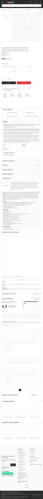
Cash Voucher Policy (22, 464)
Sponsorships (20, 458)
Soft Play (21, 10)
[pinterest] (10, 453)
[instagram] (5, 453)
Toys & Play (16, 10)
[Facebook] (3, 453)
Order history (32, 450)
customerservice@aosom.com (17, 493)
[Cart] (40, 2)
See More (34, 394)
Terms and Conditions (6, 467)
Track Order (32, 452)
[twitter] (12, 453)
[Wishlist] (30, 2)
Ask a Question (36, 293)
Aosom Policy (20, 465)
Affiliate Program (21, 457)
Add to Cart (23, 82)
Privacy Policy (4, 468)
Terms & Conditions (22, 469)
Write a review (36, 298)
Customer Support (21, 462)
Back (3, 10)
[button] (21, 121)
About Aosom (20, 450)
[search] (39, 5)
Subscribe (13, 464)
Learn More (11, 302)
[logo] (10, 2)
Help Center (20, 467)
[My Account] (35, 2)
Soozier (24, 144)
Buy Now (8, 82)
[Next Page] (26, 390)
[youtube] (7, 453)
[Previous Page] (17, 390)
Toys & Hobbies (9, 10)
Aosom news (20, 452)
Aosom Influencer (21, 455)
